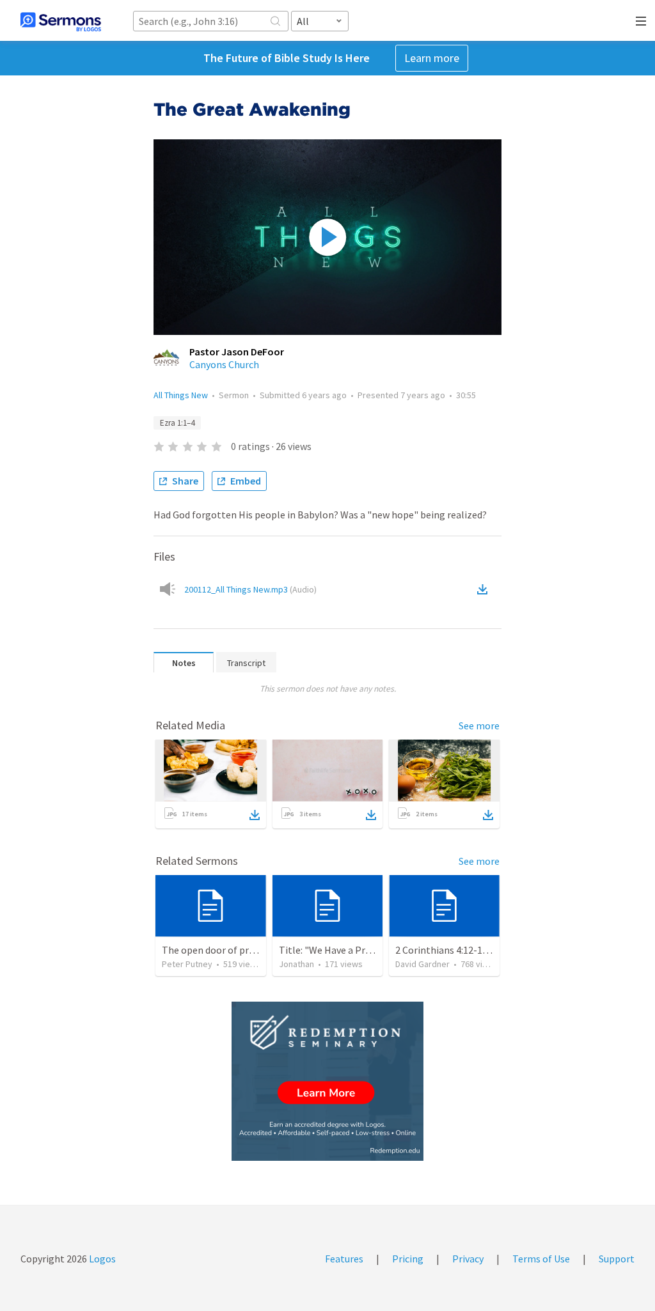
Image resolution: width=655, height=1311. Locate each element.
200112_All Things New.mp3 (250, 589)
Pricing (407, 1258)
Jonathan (296, 964)
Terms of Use (541, 1258)
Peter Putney (187, 964)
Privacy (468, 1258)
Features (344, 1258)
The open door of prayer (214, 949)
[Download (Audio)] (485, 589)
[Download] (254, 815)
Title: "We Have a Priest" (332, 949)
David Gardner (422, 964)
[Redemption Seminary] (327, 1081)
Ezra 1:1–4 (177, 422)
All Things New (181, 395)
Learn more (431, 57)
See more (479, 725)
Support (617, 1258)
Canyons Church (224, 364)
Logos (101, 1258)
